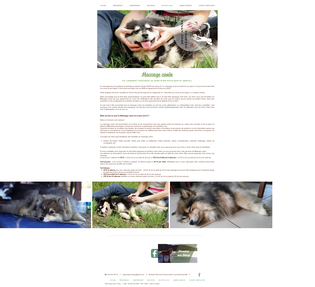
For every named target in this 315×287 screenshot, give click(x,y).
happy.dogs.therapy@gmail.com (133, 274)
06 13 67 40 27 (113, 274)
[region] (177, 253)
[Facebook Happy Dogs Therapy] (199, 274)
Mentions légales (155, 283)
